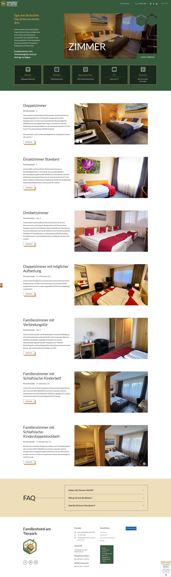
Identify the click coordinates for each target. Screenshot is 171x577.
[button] (164, 3)
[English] (1, 284)
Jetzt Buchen (28, 142)
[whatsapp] (36, 562)
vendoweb (106, 553)
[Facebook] (154, 3)
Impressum (103, 532)
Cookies (102, 540)
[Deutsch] (1, 287)
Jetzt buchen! (126, 3)
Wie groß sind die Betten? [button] (80, 497)
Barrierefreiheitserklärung (107, 538)
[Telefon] (136, 4)
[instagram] (30, 562)
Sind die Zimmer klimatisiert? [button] (81, 505)
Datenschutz (103, 535)
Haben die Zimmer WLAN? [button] (81, 490)
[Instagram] (150, 3)
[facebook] (25, 562)
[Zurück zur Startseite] (9, 3)
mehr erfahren (148, 57)
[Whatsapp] (157, 3)
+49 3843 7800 (142, 3)
